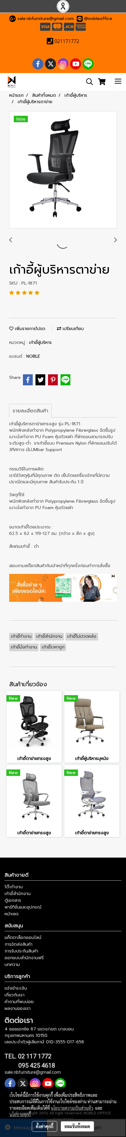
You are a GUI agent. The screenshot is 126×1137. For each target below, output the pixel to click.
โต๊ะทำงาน (14, 887)
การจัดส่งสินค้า (18, 944)
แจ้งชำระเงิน (16, 988)
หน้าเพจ (12, 914)
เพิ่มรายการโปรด (29, 328)
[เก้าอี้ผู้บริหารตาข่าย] (63, 170)
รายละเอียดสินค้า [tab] (30, 411)
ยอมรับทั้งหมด (77, 1126)
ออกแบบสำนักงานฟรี (24, 958)
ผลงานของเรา (18, 1008)
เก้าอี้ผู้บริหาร (40, 342)
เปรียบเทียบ (72, 328)
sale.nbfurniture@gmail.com (45, 18)
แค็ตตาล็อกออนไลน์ (23, 937)
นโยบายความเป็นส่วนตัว (72, 1108)
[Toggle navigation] (118, 81)
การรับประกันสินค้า (21, 951)
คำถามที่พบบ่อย (19, 1002)
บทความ (12, 964)
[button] (87, 81)
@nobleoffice (98, 18)
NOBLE (33, 356)
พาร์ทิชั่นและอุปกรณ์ (23, 907)
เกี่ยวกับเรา (14, 995)
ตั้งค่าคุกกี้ (44, 1126)
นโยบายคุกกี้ (20, 1114)
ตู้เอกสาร (13, 900)
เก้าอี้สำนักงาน (18, 893)
